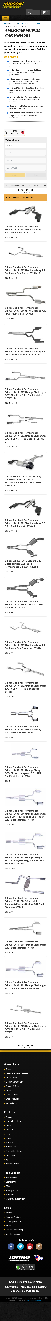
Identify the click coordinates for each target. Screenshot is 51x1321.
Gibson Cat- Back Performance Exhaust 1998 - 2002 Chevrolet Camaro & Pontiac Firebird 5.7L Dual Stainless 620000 (24, 903)
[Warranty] (19, 1261)
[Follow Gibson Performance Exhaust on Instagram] (39, 1250)
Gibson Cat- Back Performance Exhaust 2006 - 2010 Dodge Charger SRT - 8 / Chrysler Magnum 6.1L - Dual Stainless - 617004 (25, 859)
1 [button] (24, 1048)
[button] (21, 1048)
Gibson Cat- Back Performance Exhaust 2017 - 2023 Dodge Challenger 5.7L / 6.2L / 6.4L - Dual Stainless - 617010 (25, 687)
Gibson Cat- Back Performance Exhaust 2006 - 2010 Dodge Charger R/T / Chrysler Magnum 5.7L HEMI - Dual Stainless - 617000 (24, 772)
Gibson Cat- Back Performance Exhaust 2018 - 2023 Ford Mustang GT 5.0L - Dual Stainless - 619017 (25, 729)
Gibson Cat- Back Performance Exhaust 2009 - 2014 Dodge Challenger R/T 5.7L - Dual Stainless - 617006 (25, 985)
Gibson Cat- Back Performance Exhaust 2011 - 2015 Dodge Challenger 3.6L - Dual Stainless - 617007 (25, 944)
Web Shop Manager (34, 1300)
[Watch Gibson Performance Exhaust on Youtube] (30, 1250)
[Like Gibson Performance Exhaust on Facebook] (11, 1250)
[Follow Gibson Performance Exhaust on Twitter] (20, 1250)
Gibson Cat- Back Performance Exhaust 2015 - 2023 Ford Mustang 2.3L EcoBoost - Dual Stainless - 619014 (25, 645)
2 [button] (26, 1048)
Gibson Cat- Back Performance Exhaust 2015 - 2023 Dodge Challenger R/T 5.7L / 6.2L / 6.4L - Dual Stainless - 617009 (25, 1028)
